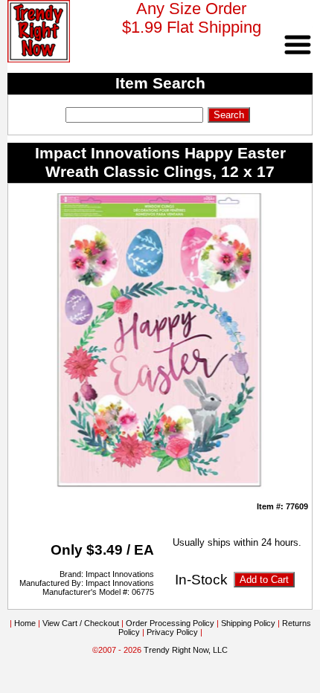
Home (25, 623)
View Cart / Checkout (80, 623)
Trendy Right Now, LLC (186, 649)
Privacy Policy (172, 632)
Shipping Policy (248, 623)
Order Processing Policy (170, 623)
